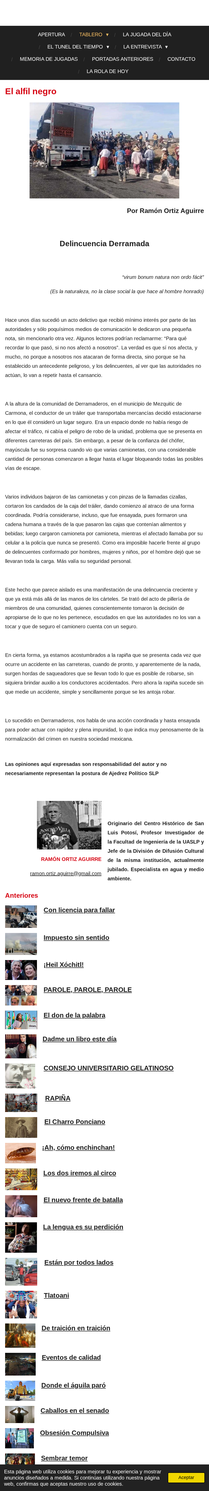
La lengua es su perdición (83, 1227)
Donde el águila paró (73, 1385)
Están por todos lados (78, 1262)
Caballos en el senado (75, 1410)
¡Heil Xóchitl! (64, 964)
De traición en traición (76, 1328)
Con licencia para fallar (79, 910)
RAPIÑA (58, 1098)
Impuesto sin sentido (76, 937)
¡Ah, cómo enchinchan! (78, 1147)
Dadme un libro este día (79, 1039)
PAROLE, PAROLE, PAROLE (88, 989)
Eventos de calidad (71, 1357)
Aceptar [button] (186, 1477)
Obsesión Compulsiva (74, 1433)
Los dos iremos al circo (79, 1173)
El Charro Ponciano (74, 1122)
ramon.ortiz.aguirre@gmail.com (65, 873)
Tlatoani (56, 1295)
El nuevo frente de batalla (83, 1200)
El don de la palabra (74, 1015)
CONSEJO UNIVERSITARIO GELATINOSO (109, 1068)
